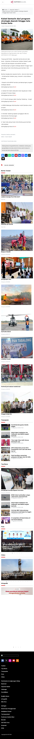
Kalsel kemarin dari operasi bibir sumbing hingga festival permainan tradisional (16, 385)
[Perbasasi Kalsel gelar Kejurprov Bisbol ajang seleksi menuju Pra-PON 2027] (17, 185)
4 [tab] (19, 553)
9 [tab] (25, 581)
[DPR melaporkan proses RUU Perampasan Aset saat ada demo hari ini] (5, 450)
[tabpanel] (17, 541)
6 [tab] (18, 581)
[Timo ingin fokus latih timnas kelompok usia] (5, 442)
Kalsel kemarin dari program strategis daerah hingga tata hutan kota (15, 12)
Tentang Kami (5, 714)
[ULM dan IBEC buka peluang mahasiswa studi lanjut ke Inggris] (5, 512)
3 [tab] (17, 553)
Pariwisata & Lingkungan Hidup (10, 681)
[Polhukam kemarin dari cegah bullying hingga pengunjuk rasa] (17, 267)
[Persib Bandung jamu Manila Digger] (5, 427)
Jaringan (3, 706)
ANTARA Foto (5, 722)
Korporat (3, 725)
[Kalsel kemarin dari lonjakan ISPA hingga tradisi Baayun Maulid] (17, 240)
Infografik (4, 583)
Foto (2, 526)
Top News (4, 464)
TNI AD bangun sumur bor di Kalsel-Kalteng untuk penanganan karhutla (17, 575)
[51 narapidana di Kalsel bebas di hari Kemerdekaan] (5, 520)
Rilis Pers (4, 702)
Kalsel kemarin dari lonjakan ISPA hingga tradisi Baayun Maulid (16, 251)
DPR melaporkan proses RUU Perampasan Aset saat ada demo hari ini (21, 449)
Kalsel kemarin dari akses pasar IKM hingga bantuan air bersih (15, 223)
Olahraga (4, 689)
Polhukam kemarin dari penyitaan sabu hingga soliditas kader (16, 358)
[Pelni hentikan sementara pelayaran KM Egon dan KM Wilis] (5, 457)
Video (3, 555)
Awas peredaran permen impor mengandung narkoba (15, 641)
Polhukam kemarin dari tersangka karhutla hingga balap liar (15, 413)
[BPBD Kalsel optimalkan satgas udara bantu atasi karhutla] (5, 497)
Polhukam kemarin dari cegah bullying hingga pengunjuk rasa (15, 278)
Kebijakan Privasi (6, 711)
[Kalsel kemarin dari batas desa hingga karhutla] (16, 294)
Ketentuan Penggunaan (8, 708)
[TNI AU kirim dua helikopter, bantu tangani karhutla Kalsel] (17, 320)
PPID (2, 728)
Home (6, 9)
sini (15, 87)
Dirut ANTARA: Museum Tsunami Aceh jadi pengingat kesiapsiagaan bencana (14, 489)
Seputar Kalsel (14, 9)
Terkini (3, 666)
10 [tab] (27, 581)
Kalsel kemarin (9, 165)
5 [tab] (22, 553)
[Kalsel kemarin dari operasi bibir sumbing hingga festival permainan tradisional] (17, 375)
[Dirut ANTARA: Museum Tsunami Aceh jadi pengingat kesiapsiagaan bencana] (17, 478)
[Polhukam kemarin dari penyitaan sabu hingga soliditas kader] (17, 347)
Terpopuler (5, 420)
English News (5, 696)
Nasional (3, 684)
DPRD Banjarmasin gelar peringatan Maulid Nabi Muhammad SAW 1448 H (17, 546)
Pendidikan (4, 692)
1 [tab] (12, 553)
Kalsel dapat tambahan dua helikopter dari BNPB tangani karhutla (20, 434)
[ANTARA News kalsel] (18, 2)
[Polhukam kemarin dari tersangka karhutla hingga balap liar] (17, 402)
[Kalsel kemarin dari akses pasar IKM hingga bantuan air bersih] (17, 212)
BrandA (3, 720)
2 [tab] (14, 553)
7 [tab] (20, 581)
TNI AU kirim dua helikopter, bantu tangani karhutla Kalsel (14, 330)
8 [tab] (23, 581)
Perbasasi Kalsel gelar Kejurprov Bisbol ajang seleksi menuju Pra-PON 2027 (15, 196)
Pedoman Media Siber (7, 717)
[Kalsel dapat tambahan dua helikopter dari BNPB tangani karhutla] (5, 435)
